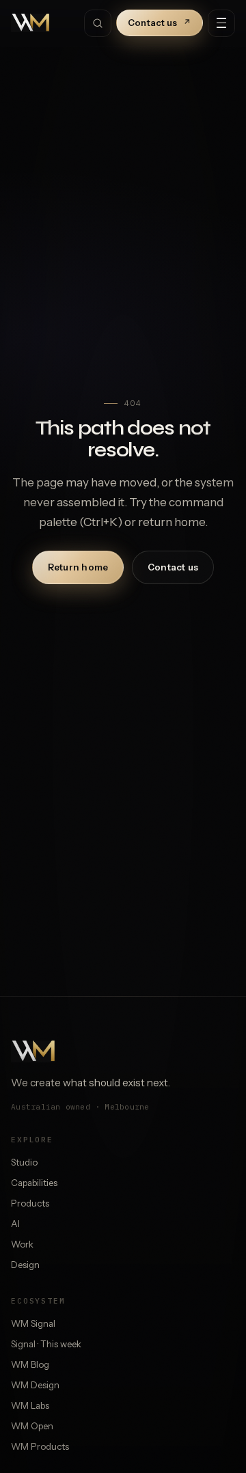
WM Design (35, 1384)
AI (15, 1223)
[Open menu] (221, 23)
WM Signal (33, 1323)
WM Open (32, 1425)
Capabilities (34, 1182)
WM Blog (30, 1364)
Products (30, 1203)
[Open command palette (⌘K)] (97, 23)
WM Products (40, 1446)
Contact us (160, 22)
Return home (78, 567)
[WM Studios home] (30, 23)
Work (22, 1244)
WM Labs (30, 1405)
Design (25, 1264)
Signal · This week (46, 1343)
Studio (24, 1162)
